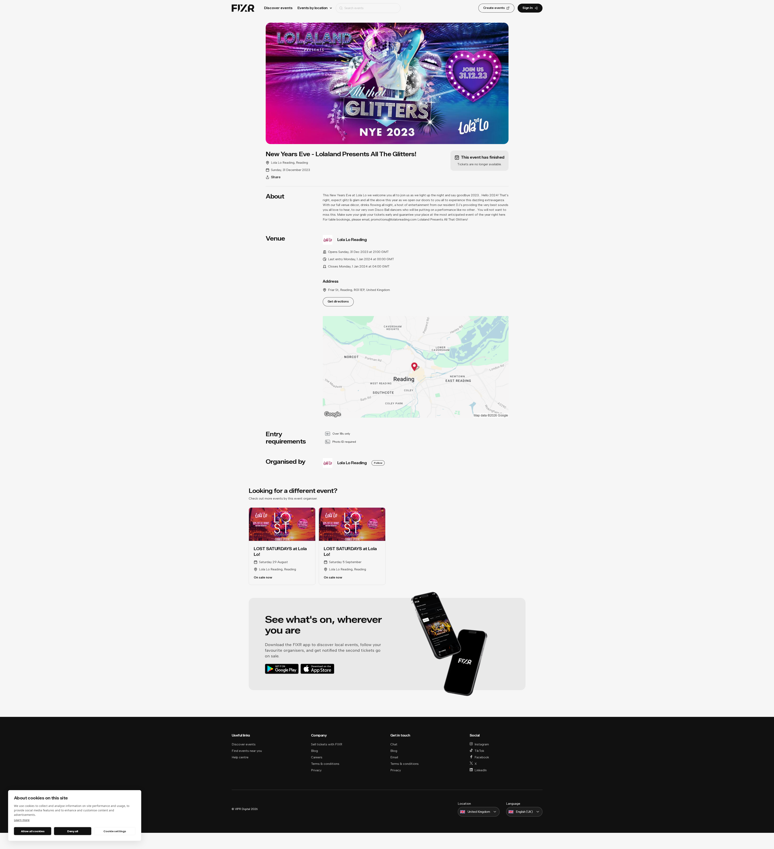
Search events (354, 8)
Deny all (72, 831)
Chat (393, 744)
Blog (314, 751)
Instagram (482, 744)
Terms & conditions (325, 764)
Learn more (22, 820)
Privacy (316, 770)
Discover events (278, 8)
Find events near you (247, 751)
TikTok (479, 751)
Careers (316, 757)
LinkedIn (481, 770)
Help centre (240, 757)
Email (394, 757)
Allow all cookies (32, 831)
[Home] (243, 8)
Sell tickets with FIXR (326, 744)
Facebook (482, 757)
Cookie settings (114, 831)
